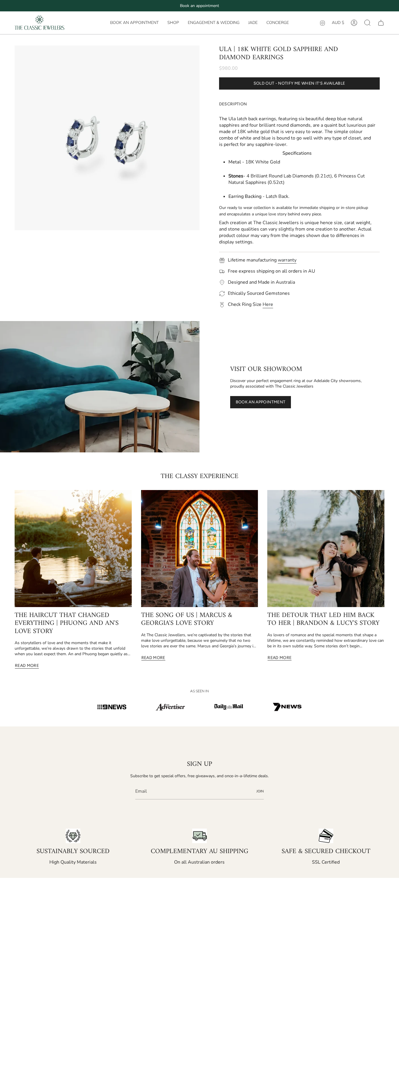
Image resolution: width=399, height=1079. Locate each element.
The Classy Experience (199, 476)
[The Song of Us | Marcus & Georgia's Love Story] (199, 548)
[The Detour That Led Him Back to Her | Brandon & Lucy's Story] (325, 548)
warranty (287, 260)
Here (268, 304)
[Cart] (381, 23)
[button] (173, 23)
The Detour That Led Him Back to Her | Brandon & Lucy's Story (323, 619)
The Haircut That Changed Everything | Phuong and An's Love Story (67, 623)
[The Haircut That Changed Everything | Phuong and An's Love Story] (73, 548)
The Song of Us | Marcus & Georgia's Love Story (186, 619)
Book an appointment (199, 5)
